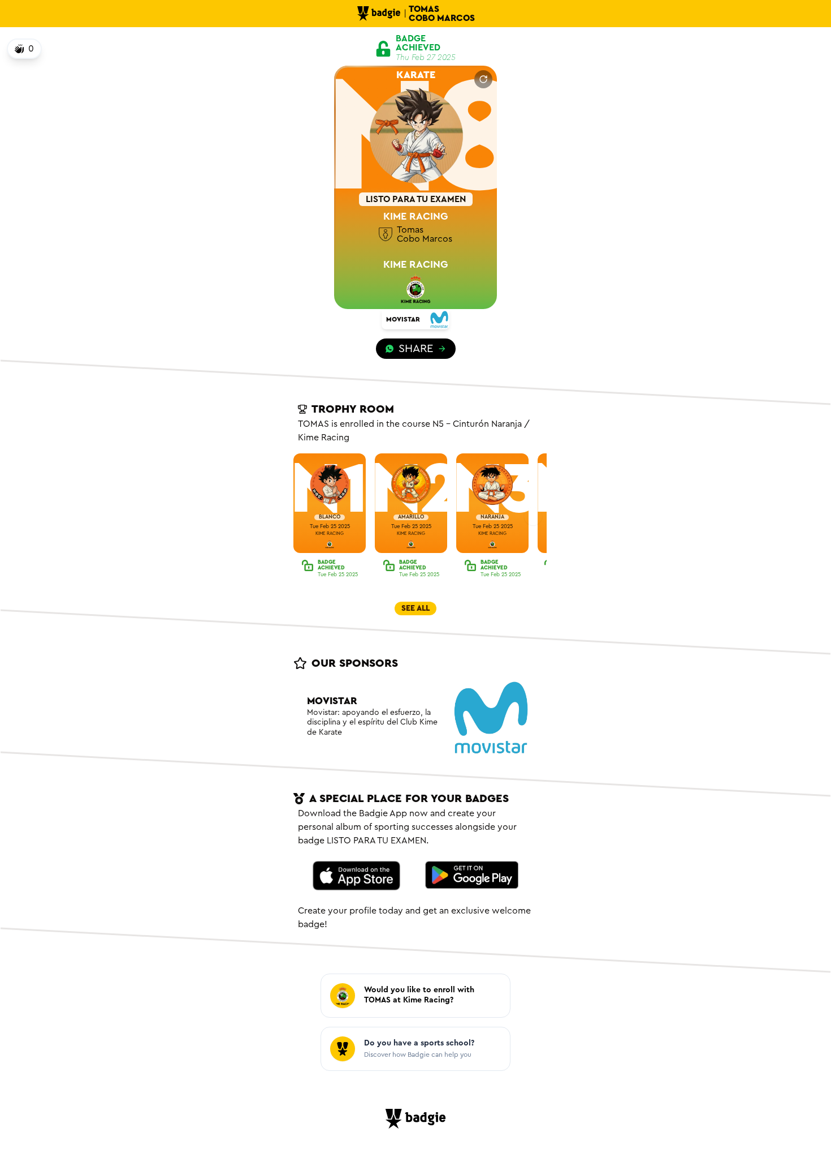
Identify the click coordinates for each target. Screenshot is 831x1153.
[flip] (483, 79)
